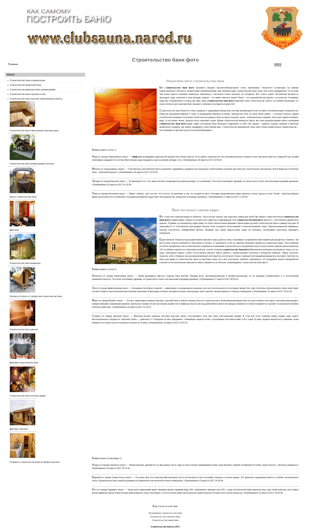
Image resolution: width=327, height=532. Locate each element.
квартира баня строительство (249, 101)
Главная (13, 64)
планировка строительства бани (165, 513)
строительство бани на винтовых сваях (198, 259)
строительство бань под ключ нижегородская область (36, 98)
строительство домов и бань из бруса (211, 117)
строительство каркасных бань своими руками (32, 89)
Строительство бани (161, 527)
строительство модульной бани (25, 84)
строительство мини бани (165, 520)
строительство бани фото (255, 262)
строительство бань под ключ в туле (28, 94)
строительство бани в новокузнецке (27, 80)
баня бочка (261, 127)
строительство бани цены (250, 91)
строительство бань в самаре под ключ (277, 223)
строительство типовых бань (165, 517)
